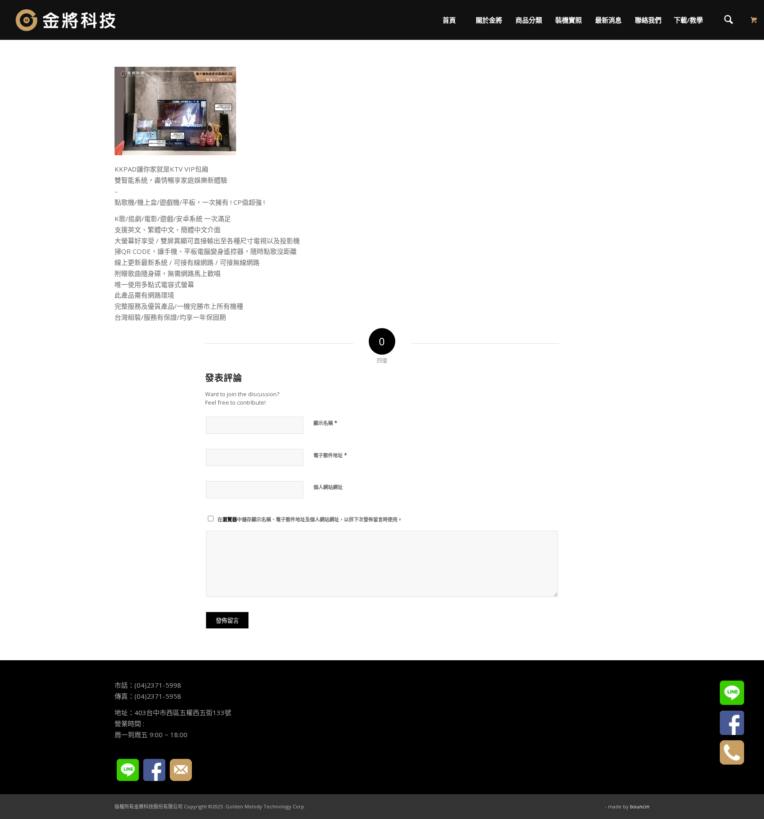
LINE (128, 770)
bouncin (639, 806)
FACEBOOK (154, 770)
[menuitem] (449, 20)
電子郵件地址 (330, 455)
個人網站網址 (328, 487)
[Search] (729, 20)
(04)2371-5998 (157, 685)
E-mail (181, 770)
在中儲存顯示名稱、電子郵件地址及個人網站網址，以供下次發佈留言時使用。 (310, 519)
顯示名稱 (325, 423)
